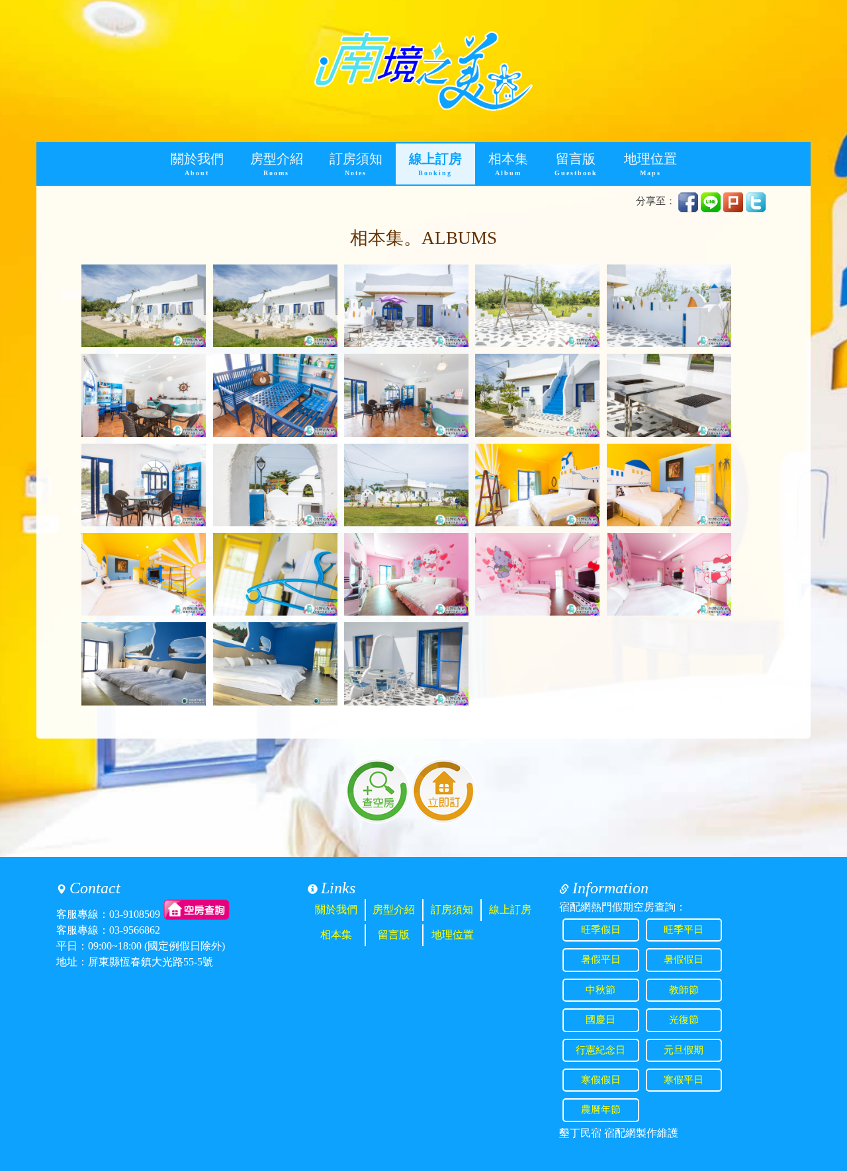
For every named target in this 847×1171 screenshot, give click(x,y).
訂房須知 (356, 164)
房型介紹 (276, 164)
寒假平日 (683, 1079)
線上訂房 (435, 164)
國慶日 (600, 1019)
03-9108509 (134, 914)
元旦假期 (683, 1050)
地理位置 (650, 164)
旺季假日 (601, 929)
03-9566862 (134, 930)
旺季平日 (683, 929)
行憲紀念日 (600, 1050)
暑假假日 (683, 959)
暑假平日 (601, 959)
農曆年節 (601, 1109)
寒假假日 (601, 1079)
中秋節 (600, 990)
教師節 (684, 990)
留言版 (576, 164)
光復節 (684, 1019)
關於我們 (197, 164)
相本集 (508, 164)
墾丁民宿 (580, 1133)
